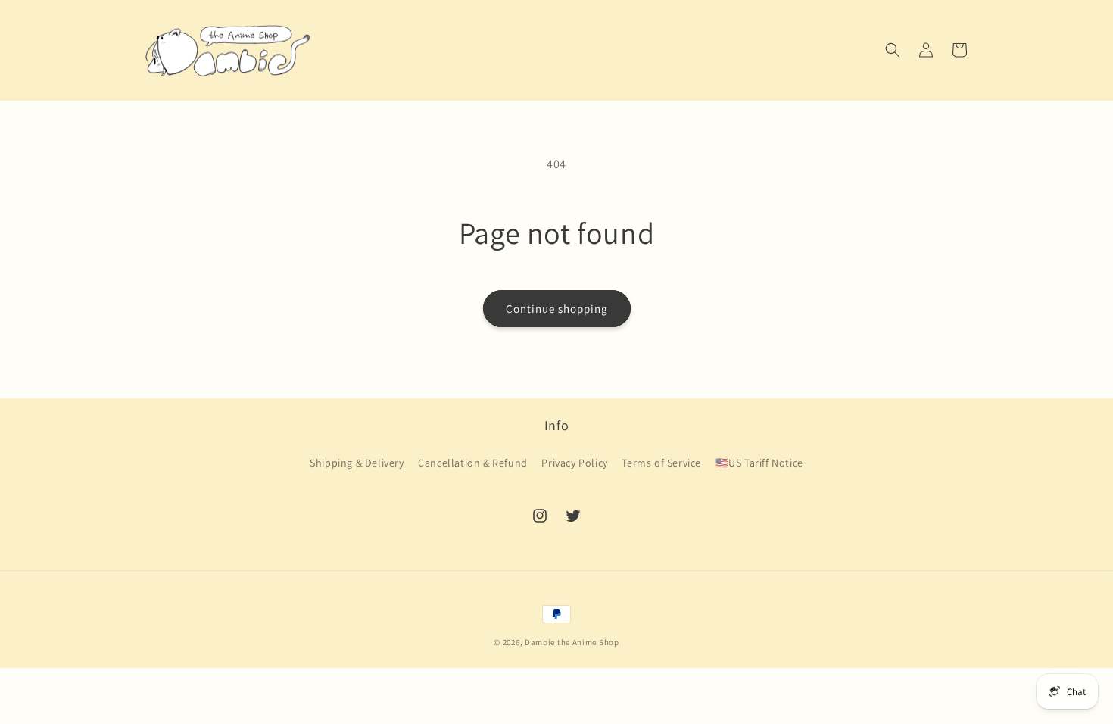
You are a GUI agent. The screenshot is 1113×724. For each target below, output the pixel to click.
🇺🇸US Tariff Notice (759, 463)
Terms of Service (661, 463)
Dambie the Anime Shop (572, 642)
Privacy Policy (574, 463)
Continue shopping (557, 308)
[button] (892, 50)
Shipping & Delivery (357, 463)
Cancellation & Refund (473, 463)
